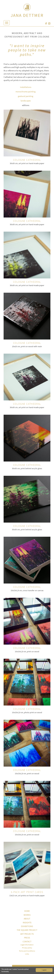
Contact (27, 941)
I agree (44, 970)
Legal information (27, 945)
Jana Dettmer (27, 15)
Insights (27, 922)
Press (27, 937)
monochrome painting (26, 91)
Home (27, 911)
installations (25, 87)
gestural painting (25, 96)
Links (27, 954)
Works (27, 915)
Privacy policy (27, 948)
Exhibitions (27, 926)
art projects (27, 934)
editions (25, 105)
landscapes (26, 100)
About (27, 918)
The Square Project (27, 930)
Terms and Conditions (27, 951)
